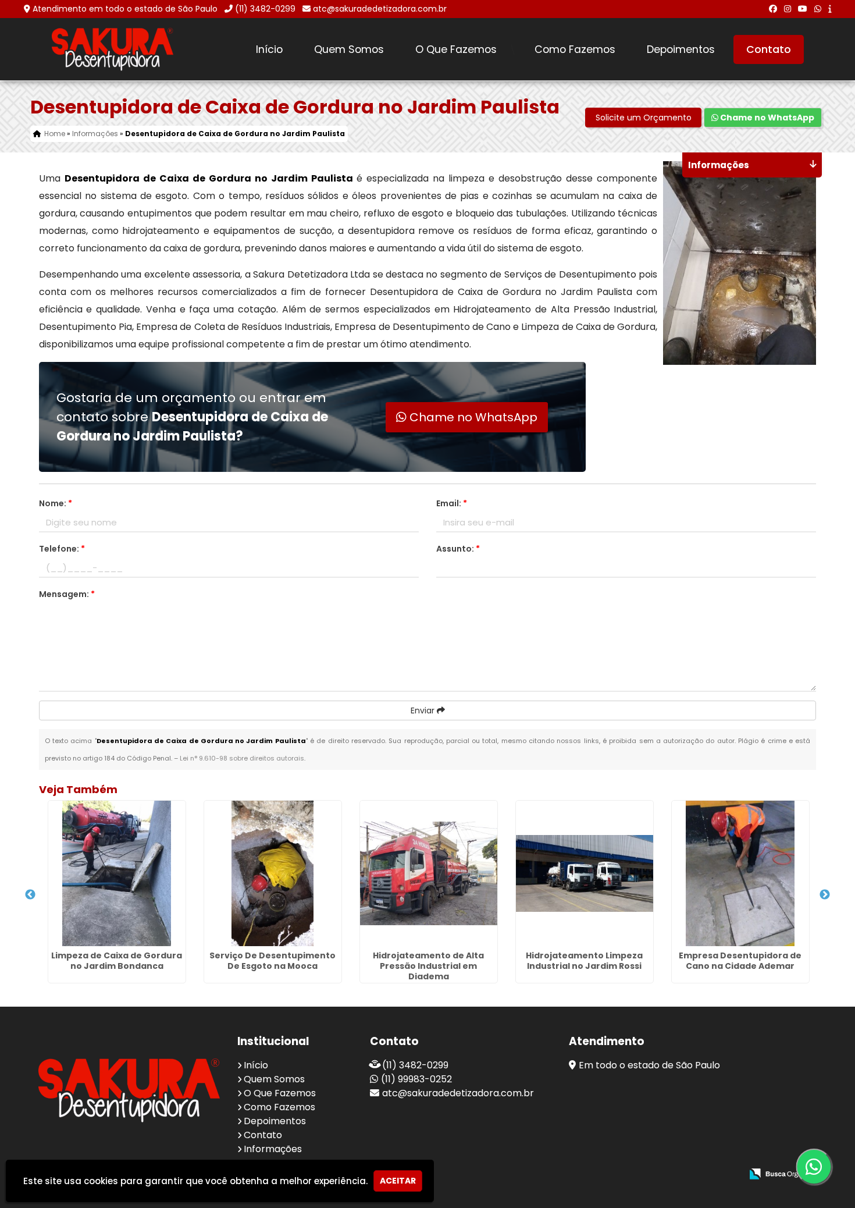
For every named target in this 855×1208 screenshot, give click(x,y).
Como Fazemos (575, 49)
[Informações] (829, 9)
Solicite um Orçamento (644, 117)
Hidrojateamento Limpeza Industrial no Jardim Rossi (584, 961)
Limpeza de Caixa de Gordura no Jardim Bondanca (116, 961)
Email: (451, 503)
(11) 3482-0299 (265, 9)
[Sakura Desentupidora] (129, 1090)
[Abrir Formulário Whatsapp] (818, 1167)
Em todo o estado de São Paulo (649, 1065)
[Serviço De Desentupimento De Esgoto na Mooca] (272, 873)
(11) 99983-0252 (416, 1079)
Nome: (55, 503)
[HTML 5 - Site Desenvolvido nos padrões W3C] (647, 1174)
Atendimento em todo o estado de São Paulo (125, 9)
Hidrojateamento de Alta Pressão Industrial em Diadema (428, 966)
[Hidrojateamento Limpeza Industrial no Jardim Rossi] (584, 873)
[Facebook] (773, 9)
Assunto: (458, 549)
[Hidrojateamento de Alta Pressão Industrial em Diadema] (428, 873)
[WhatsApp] (817, 9)
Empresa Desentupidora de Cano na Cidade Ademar (740, 961)
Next (825, 895)
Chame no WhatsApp (766, 117)
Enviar (424, 710)
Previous (30, 895)
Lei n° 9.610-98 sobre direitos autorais (242, 758)
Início (269, 49)
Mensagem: (67, 594)
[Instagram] (787, 9)
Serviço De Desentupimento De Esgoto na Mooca (272, 961)
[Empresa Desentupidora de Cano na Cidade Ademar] (740, 873)
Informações (273, 1149)
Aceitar (398, 1180)
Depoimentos (681, 49)
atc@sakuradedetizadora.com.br (380, 9)
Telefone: (62, 549)
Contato (768, 49)
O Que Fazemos (456, 49)
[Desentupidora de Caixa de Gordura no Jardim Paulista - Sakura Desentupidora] (113, 49)
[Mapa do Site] (617, 1174)
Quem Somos (349, 49)
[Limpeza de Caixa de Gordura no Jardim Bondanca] (117, 873)
